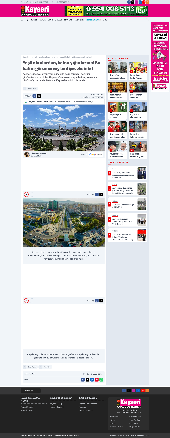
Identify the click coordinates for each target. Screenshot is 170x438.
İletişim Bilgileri (134, 427)
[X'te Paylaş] (39, 96)
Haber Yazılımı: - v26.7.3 (129, 435)
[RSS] (147, 2)
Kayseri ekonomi (56, 407)
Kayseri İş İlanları (86, 410)
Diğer (105, 20)
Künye (25, 2)
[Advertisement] (10, 57)
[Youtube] (143, 2)
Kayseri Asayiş (56, 404)
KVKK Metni (133, 423)
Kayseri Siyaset (27, 410)
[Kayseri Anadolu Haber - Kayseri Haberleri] (129, 403)
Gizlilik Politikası (135, 417)
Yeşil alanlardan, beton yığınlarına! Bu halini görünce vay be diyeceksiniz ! (66, 57)
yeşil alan (47, 367)
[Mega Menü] (22, 20)
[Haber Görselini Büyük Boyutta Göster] (64, 128)
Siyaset (58, 20)
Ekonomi (68, 20)
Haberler (26, 57)
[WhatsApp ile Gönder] (101, 380)
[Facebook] (129, 2)
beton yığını (32, 89)
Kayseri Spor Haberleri (88, 404)
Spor (50, 20)
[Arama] (147, 19)
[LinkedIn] (140, 2)
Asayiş (43, 20)
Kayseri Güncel (27, 407)
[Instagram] (136, 2)
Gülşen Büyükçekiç (39, 154)
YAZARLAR (29, 390)
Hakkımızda (114, 417)
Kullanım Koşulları (116, 427)
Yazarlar (78, 20)
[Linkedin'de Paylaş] (92, 380)
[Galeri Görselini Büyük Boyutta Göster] (64, 222)
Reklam (34, 2)
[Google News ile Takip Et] (95, 154)
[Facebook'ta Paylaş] (34, 96)
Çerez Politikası (134, 420)
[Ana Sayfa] (27, 20)
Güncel (34, 20)
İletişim (44, 2)
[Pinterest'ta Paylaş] (97, 380)
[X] (132, 2)
